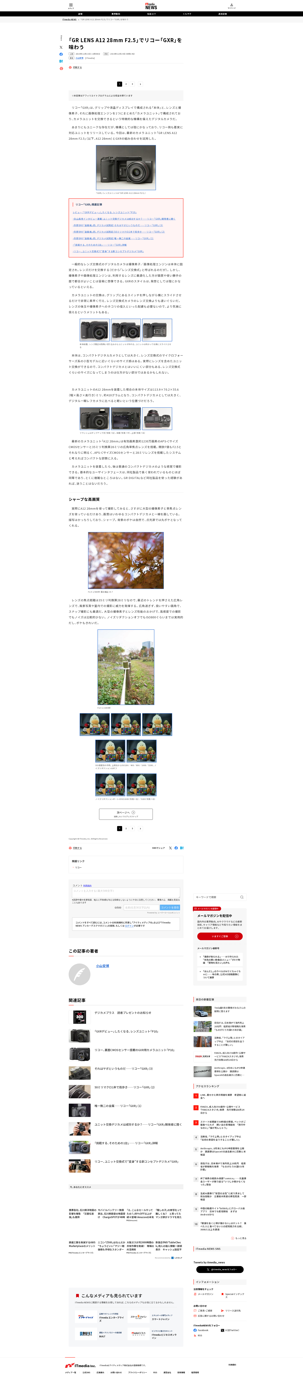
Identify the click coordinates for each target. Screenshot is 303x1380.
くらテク (187, 13)
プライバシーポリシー (137, 1372)
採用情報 (181, 1372)
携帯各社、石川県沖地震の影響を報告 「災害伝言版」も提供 (82, 1213)
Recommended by (163, 1257)
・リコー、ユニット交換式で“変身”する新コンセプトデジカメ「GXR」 (108, 251)
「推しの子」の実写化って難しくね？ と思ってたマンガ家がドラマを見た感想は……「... (169, 1213)
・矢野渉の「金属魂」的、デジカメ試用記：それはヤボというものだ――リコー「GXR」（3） (118, 225)
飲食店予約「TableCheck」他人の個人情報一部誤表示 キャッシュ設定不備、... (169, 1246)
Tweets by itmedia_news (209, 1262)
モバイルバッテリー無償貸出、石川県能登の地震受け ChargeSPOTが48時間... (111, 1213)
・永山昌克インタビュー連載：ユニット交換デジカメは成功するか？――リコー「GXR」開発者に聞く (124, 218)
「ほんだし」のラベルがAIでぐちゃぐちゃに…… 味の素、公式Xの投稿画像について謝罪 (222, 974)
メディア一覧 (70, 1372)
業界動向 (116, 13)
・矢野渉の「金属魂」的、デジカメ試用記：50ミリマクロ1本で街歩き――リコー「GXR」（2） (119, 231)
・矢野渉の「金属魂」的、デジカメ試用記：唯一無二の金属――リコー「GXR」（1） (113, 238)
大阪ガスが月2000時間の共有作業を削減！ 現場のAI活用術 (140, 1246)
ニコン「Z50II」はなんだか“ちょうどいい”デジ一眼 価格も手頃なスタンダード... (111, 1246)
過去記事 (222, 13)
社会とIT (151, 13)
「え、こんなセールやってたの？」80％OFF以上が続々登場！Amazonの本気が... (140, 1213)
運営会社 (167, 1372)
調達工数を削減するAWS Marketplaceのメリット (82, 1244)
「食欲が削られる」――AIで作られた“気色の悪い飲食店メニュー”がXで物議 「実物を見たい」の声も (221, 959)
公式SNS (86, 1372)
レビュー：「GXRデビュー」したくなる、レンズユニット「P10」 (105, 212)
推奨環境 (195, 1372)
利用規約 (232, 1364)
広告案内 (100, 1372)
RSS (155, 1372)
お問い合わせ (116, 1372)
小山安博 (102, 966)
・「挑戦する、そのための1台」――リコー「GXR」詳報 (100, 244)
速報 (80, 13)
